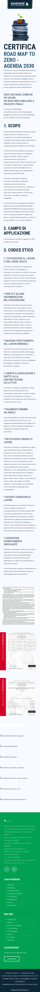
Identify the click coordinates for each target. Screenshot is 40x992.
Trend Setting (12, 928)
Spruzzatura (12, 905)
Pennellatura (12, 899)
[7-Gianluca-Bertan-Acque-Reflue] (14, 778)
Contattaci (11, 959)
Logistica (10, 940)
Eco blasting (12, 897)
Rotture (10, 902)
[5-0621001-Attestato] (8, 757)
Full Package (12, 931)
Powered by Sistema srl (20, 990)
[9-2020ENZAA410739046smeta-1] (13, 799)
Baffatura (10, 885)
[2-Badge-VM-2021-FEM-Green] (12, 725)
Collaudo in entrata (14, 894)
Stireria (10, 934)
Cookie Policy (32, 984)
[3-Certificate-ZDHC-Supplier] (12, 735)
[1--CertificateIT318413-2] (18, 651)
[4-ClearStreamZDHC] (9, 746)
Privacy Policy (20, 984)
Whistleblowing (8, 984)
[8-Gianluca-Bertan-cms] (10, 788)
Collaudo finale (13, 891)
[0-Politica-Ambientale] (18, 606)
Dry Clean (11, 937)
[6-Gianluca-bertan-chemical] (12, 767)
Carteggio (11, 888)
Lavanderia (11, 920)
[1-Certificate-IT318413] (18, 697)
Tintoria (10, 922)
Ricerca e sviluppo (14, 925)
